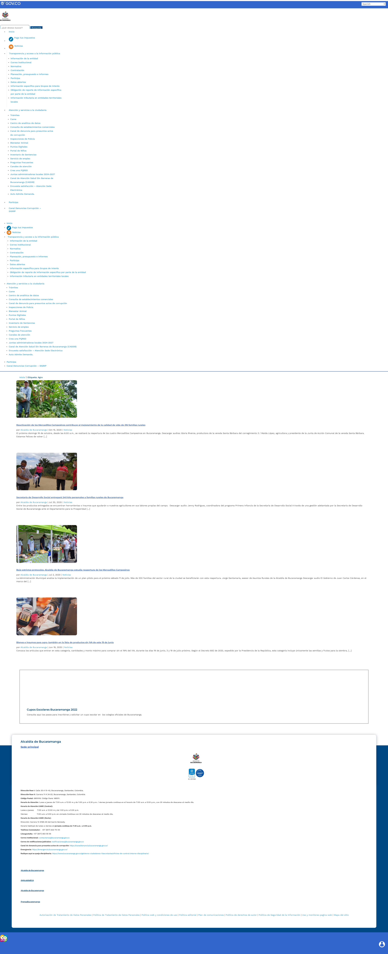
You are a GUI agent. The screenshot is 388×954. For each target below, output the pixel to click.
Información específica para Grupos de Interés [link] (35, 86)
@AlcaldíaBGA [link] (27, 880)
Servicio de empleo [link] (20, 158)
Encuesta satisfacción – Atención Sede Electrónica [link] (36, 350)
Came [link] (13, 119)
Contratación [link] (17, 70)
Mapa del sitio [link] (341, 915)
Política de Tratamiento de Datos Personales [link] (116, 915)
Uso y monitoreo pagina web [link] (317, 915)
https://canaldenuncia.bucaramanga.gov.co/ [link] (89, 846)
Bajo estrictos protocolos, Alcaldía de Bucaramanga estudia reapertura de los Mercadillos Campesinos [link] (73, 570)
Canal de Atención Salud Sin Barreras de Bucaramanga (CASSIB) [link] (43, 346)
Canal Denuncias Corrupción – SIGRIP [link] (25, 209)
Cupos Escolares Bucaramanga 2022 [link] (52, 709)
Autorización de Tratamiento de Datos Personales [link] (65, 915)
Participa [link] (15, 78)
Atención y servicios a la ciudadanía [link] (27, 110)
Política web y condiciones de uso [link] (159, 915)
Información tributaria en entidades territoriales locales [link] (39, 276)
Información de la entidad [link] (24, 58)
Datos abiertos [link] (18, 82)
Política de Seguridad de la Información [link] (279, 915)
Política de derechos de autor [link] (241, 915)
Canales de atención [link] (21, 166)
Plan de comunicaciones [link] (211, 915)
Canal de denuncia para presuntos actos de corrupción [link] (38, 303)
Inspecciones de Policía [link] (22, 139)
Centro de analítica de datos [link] (25, 123)
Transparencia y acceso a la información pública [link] (34, 53)
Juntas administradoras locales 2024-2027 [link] (32, 174)
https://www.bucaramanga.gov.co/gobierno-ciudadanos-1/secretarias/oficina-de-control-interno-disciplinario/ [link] (100, 853)
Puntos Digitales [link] (18, 146)
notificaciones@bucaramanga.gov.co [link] (68, 842)
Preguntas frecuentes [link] (21, 162)
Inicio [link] (11, 31)
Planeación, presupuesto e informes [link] (29, 74)
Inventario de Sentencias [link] (23, 154)
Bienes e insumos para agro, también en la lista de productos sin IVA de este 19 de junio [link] (65, 642)
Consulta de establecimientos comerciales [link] (32, 127)
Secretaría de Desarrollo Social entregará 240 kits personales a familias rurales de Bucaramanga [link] (69, 497)
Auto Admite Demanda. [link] (22, 194)
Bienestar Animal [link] (19, 143)
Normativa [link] (16, 66)
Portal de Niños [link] (18, 150)
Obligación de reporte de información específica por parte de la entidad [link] (48, 272)
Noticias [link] (68, 430)
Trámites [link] (14, 115)
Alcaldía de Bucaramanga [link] (33, 430)
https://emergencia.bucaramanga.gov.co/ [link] (49, 849)
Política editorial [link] (187, 915)
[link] (10, 5)
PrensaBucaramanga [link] (30, 902)
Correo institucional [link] (21, 62)
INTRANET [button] (7, 9)
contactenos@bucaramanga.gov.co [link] (54, 838)
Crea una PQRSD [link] (19, 170)
